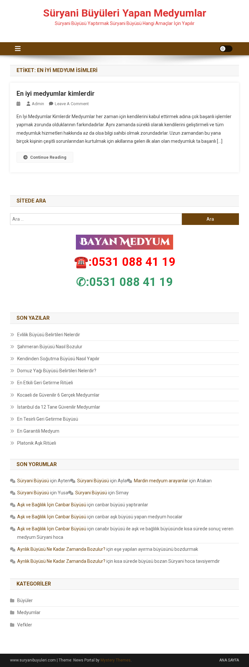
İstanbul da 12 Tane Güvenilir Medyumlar (58, 407)
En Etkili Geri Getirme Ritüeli (45, 382)
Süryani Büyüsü (33, 480)
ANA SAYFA (229, 660)
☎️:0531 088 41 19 (124, 262)
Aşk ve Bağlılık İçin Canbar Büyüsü (51, 504)
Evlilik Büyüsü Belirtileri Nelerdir (48, 334)
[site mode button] (225, 48)
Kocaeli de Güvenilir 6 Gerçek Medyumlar (58, 395)
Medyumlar (29, 612)
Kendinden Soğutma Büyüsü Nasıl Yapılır (58, 358)
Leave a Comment (72, 103)
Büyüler (25, 600)
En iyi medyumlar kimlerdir (56, 93)
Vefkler (24, 624)
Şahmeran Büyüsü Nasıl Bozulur (49, 346)
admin (38, 103)
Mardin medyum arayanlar (161, 480)
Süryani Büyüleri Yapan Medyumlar (124, 13)
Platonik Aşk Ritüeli (36, 443)
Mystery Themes (116, 660)
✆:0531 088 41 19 (124, 282)
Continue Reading (48, 157)
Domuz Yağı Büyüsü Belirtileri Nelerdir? (56, 370)
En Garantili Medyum (38, 431)
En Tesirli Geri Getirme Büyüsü (47, 419)
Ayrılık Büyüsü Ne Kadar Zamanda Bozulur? (61, 549)
